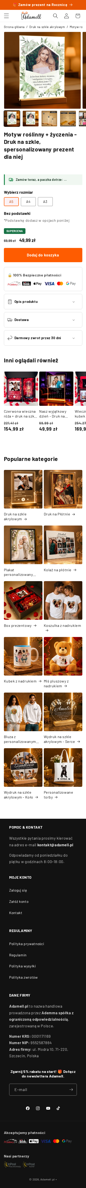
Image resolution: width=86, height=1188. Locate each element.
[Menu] (6, 15)
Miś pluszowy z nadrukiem (56, 683)
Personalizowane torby (58, 794)
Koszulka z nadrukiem (62, 625)
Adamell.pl (47, 1179)
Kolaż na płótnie (58, 570)
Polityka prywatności (26, 944)
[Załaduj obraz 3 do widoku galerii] (49, 119)
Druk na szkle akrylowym (47, 27)
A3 (45, 201)
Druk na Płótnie (57, 514)
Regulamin (18, 955)
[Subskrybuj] (71, 1090)
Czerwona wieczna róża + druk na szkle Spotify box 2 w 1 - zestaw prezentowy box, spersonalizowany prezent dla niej (21, 414)
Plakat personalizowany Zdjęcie (18, 572)
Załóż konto (18, 901)
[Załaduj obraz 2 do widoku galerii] (30, 119)
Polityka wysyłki (22, 966)
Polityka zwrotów (23, 977)
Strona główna (14, 27)
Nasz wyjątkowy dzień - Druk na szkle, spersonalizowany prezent (54, 414)
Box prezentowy (18, 625)
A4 (28, 201)
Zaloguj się (18, 890)
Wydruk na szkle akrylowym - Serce (59, 739)
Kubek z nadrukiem (20, 681)
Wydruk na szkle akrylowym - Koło (18, 794)
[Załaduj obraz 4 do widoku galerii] (68, 119)
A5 (11, 201)
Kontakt (15, 913)
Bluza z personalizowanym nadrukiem (20, 739)
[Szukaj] (55, 15)
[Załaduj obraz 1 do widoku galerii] (12, 119)
